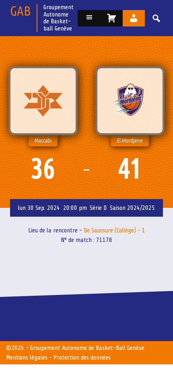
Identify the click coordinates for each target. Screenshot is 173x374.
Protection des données (82, 357)
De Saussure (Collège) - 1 (114, 230)
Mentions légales (26, 357)
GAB (20, 10)
